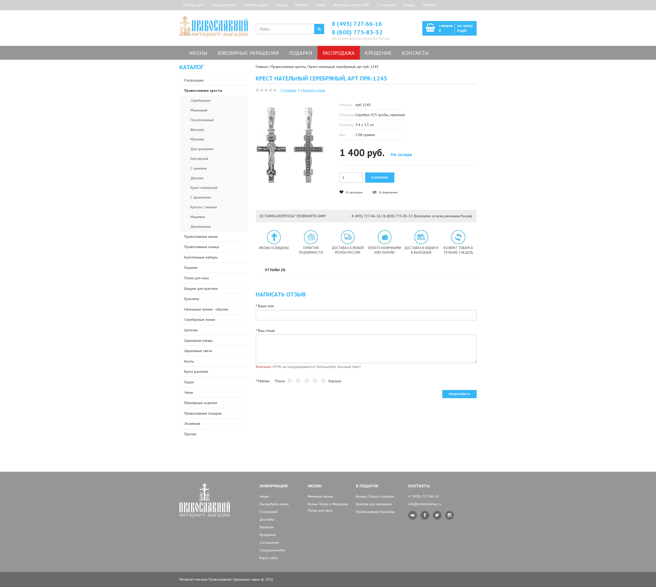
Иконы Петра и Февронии (328, 504)
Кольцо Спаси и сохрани (375, 496)
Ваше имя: (266, 306)
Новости (428, 5)
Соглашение (269, 542)
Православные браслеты (375, 511)
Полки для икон (320, 510)
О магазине (386, 5)
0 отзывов (288, 90)
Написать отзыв (313, 90)
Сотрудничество (223, 5)
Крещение (268, 534)
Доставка (267, 519)
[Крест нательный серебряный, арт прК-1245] (290, 145)
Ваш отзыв (266, 330)
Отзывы (409, 5)
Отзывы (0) (275, 269)
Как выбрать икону (274, 504)
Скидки (281, 5)
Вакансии (267, 527)
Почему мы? (193, 5)
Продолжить (459, 394)
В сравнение (388, 192)
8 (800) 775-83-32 (357, 32)
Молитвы (302, 5)
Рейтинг (264, 381)
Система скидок (256, 5)
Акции (264, 496)
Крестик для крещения (374, 504)
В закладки (354, 192)
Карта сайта (269, 557)
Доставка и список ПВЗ (352, 5)
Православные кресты (288, 66)
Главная (262, 66)
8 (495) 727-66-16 (357, 24)
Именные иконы (320, 496)
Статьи (321, 5)
